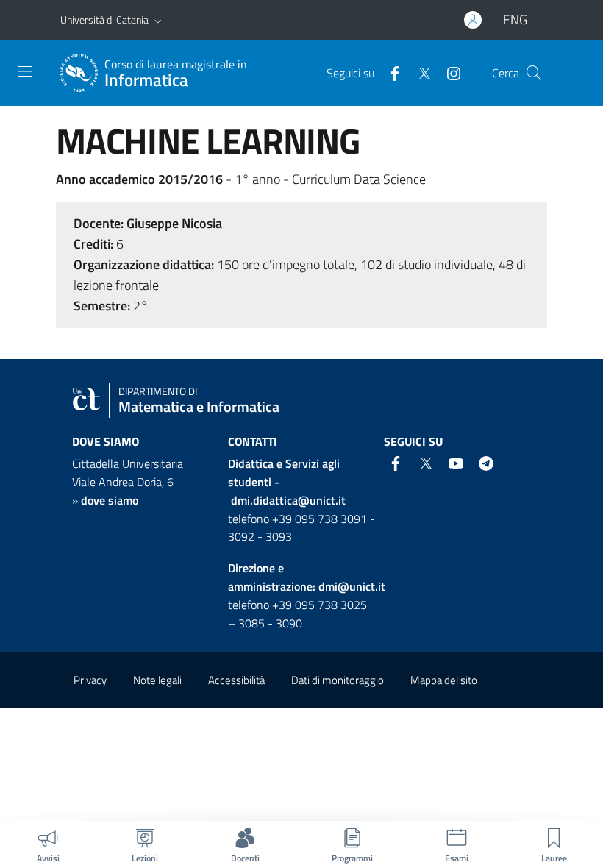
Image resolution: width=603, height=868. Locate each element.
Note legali (157, 680)
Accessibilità (236, 680)
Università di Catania (104, 19)
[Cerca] (534, 73)
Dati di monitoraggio (337, 680)
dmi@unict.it (351, 586)
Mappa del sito (443, 680)
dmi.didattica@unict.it (288, 500)
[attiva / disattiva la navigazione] (25, 71)
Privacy (90, 680)
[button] (158, 20)
